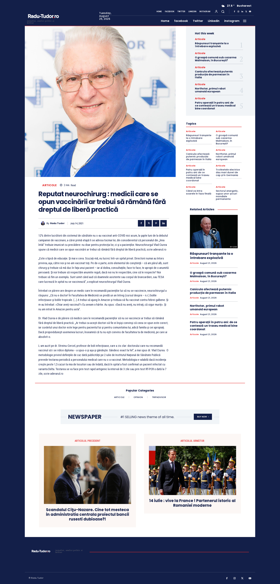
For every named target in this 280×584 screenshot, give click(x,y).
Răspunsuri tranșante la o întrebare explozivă (212, 45)
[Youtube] (250, 12)
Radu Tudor (57, 223)
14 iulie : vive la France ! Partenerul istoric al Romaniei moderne (192, 503)
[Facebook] (234, 12)
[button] (223, 11)
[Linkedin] (242, 12)
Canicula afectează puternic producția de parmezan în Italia (214, 74)
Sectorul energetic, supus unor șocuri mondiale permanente (227, 195)
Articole (49, 185)
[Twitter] (246, 12)
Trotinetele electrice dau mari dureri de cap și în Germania (228, 172)
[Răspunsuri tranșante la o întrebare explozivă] (214, 231)
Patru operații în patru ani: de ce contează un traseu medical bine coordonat (215, 105)
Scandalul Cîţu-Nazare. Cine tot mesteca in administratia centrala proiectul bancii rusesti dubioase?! (87, 514)
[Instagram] (238, 12)
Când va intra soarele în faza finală (198, 192)
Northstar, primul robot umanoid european (210, 90)
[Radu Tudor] (44, 223)
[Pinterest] (156, 223)
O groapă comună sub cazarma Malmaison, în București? (215, 59)
